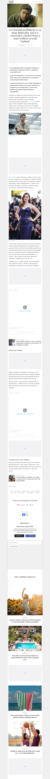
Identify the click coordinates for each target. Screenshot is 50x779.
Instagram (22, 505)
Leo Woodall (31, 101)
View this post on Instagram (25, 310)
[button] (40, 2)
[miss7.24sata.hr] (11, 2)
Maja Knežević (22, 45)
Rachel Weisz (12, 177)
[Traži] (33, 2)
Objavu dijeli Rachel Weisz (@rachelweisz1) (25, 434)
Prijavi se (19, 535)
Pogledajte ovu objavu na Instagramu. (24, 413)
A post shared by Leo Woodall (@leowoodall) (25, 332)
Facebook (31, 505)
